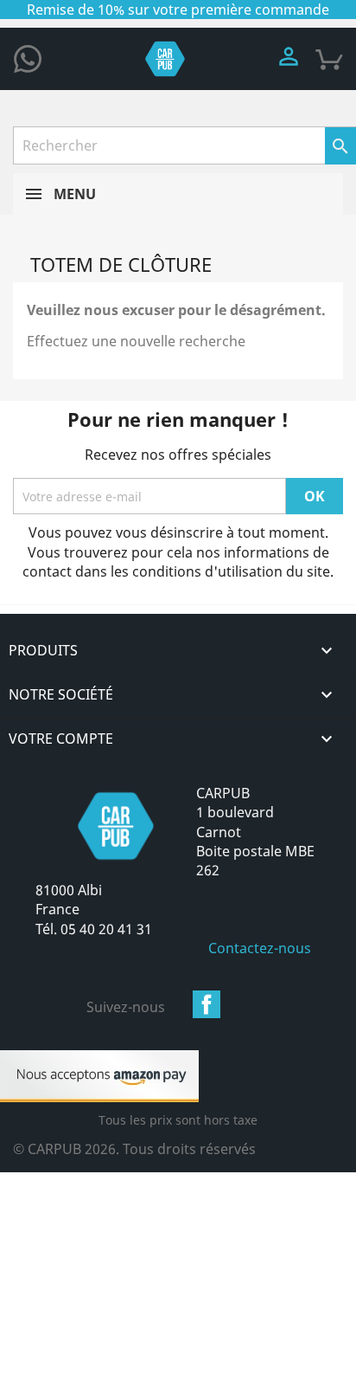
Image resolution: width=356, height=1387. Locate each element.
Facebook (206, 1004)
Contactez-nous (259, 948)
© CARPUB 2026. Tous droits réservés (134, 1148)
